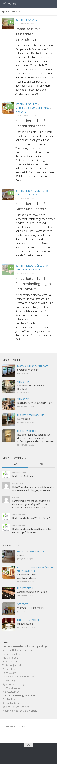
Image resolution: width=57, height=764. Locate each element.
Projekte (31, 19)
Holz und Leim (10, 661)
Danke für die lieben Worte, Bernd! (31, 518)
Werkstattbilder (10, 691)
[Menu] (53, 4)
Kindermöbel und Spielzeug (32, 107)
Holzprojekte (9, 672)
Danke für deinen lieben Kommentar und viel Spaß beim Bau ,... (31, 530)
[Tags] (41, 464)
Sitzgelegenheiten (36, 415)
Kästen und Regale (26, 366)
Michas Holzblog (10, 657)
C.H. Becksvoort (10, 699)
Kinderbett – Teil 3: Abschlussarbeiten (27, 576)
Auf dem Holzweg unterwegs (17, 650)
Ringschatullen (25, 623)
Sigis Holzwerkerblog (13, 684)
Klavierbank (23, 418)
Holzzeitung (8, 680)
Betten (19, 19)
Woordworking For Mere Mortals (19, 710)
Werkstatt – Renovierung (31, 607)
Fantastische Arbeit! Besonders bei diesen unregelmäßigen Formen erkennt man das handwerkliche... (31, 504)
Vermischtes (23, 382)
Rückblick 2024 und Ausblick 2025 (35, 402)
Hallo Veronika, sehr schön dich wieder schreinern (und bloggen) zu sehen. (33, 488)
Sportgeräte (33, 431)
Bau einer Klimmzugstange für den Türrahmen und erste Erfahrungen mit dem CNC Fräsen (35, 438)
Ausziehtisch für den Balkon (32, 591)
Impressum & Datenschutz (16, 726)
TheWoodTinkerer (12, 687)
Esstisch (21, 555)
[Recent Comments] (15, 464)
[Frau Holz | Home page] (12, 4)
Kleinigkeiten (23, 620)
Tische (41, 551)
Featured (32, 104)
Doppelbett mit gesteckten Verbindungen (27, 33)
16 (11, 106)
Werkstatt (43, 366)
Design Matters (10, 703)
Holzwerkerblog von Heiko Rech (19, 676)
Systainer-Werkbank (28, 369)
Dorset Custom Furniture (15, 706)
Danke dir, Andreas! (22, 476)
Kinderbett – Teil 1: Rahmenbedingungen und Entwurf (33, 283)
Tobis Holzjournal (11, 665)
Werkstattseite (10, 669)
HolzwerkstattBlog (12, 653)
